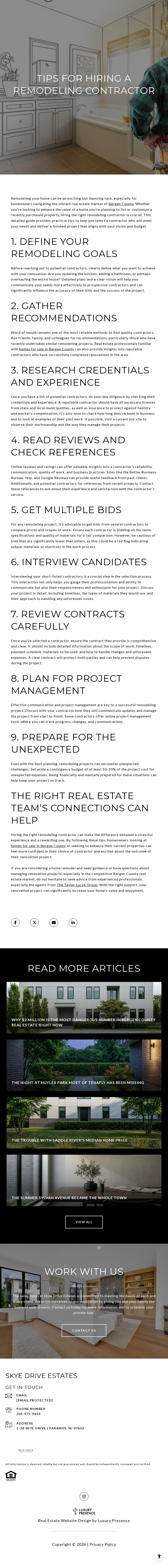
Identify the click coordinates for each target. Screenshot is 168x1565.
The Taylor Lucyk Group (77, 885)
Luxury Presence (114, 1520)
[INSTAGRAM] (84, 1496)
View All (84, 1222)
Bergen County (121, 204)
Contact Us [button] (84, 1330)
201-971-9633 (28, 1414)
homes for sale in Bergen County (46, 349)
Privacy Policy (102, 1544)
